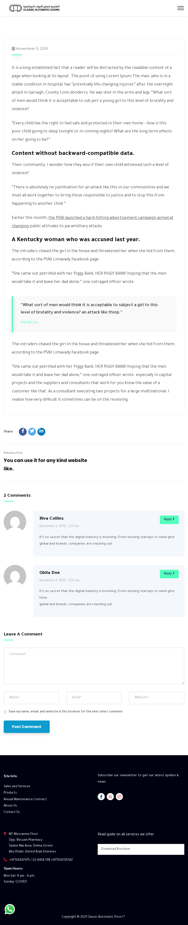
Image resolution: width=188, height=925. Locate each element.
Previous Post (13, 453)
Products (10, 793)
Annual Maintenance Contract (25, 799)
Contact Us (12, 812)
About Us (10, 806)
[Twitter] (32, 432)
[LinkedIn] (41, 432)
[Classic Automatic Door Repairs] (40, 7)
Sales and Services (17, 786)
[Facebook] (23, 432)
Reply (168, 519)
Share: (9, 432)
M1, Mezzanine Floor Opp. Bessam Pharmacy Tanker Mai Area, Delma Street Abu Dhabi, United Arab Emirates (32, 843)
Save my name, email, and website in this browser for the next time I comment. (66, 712)
